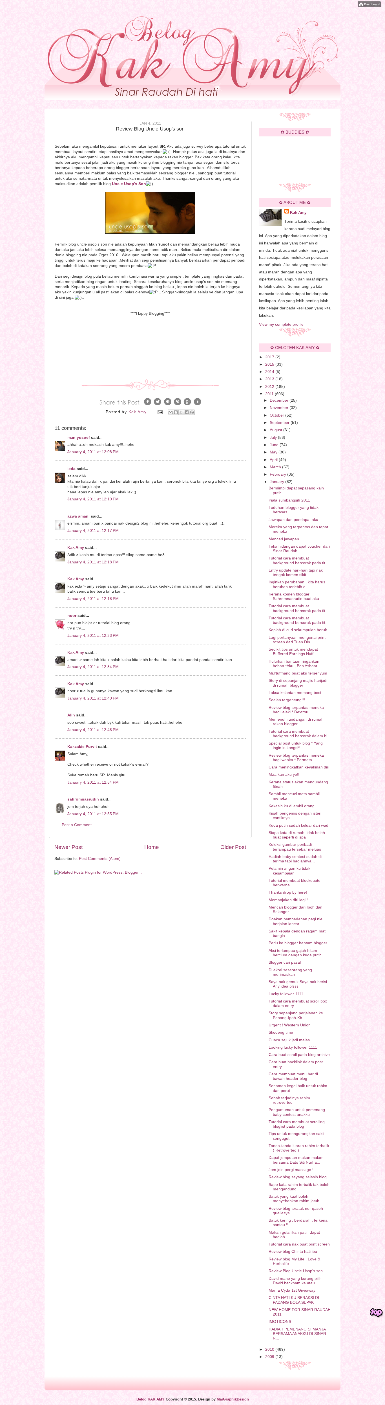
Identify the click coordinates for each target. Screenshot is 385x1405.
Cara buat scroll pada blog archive (299, 1055)
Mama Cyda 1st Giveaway (292, 1290)
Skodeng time (281, 1032)
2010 (270, 1349)
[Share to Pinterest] (192, 412)
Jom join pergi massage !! (292, 1170)
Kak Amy (76, 547)
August (276, 430)
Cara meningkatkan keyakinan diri (299, 767)
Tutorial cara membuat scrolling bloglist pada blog (297, 1124)
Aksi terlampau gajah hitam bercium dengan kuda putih (295, 952)
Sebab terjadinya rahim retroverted (289, 1100)
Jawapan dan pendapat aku (293, 520)
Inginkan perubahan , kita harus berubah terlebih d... (297, 584)
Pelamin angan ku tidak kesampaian (289, 870)
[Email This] (170, 412)
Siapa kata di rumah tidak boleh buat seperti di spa (297, 835)
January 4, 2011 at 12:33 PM (93, 635)
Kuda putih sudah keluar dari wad (298, 825)
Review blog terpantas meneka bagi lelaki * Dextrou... (296, 709)
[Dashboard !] (369, 6)
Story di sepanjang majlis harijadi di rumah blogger (298, 682)
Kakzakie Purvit (82, 747)
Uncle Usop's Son (129, 184)
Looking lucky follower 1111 (293, 1047)
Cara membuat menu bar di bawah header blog (293, 1076)
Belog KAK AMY (150, 1399)
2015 (270, 364)
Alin (71, 715)
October (277, 415)
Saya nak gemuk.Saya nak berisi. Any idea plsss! (298, 984)
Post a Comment (77, 825)
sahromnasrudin (83, 799)
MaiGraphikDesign (233, 1399)
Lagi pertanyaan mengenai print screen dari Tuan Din (297, 639)
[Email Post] (160, 412)
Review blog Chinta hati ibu (293, 1251)
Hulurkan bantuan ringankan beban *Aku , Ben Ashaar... (294, 663)
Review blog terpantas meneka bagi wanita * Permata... (296, 757)
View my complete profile (281, 324)
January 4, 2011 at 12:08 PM (93, 452)
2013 (270, 379)
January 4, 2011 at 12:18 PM (93, 562)
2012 (270, 387)
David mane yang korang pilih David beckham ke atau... (295, 1280)
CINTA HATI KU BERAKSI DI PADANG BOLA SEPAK (294, 1300)
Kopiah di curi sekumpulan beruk (298, 630)
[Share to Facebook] (186, 412)
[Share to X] (181, 412)
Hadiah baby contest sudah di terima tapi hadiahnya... (295, 859)
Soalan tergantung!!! (287, 700)
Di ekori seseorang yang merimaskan (290, 972)
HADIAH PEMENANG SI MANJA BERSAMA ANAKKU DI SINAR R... (297, 1333)
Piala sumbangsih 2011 (289, 500)
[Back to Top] (376, 1313)
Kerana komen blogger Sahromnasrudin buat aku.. (295, 596)
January (277, 482)
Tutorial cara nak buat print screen (299, 1244)
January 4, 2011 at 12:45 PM (93, 730)
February (278, 474)
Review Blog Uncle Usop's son (296, 1271)
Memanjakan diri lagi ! (288, 900)
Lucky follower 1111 (286, 994)
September (280, 423)
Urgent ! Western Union (290, 1025)
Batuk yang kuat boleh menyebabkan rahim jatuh (294, 1198)
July (274, 437)
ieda (71, 469)
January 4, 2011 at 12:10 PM (93, 499)
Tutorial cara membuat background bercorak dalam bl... (300, 733)
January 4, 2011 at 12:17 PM (93, 531)
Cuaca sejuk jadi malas (289, 1040)
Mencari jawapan (284, 539)
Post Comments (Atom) (100, 859)
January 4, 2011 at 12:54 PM (93, 782)
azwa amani (78, 516)
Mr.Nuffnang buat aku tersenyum (298, 673)
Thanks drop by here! (288, 892)
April (274, 460)
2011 (270, 394)
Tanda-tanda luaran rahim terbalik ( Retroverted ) (299, 1148)
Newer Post (68, 847)
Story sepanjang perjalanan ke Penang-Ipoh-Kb (296, 1015)
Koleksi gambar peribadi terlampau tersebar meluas (295, 846)
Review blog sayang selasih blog (298, 1177)
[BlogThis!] (176, 412)
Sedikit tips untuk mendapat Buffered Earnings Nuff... (293, 651)
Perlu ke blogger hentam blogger (298, 943)
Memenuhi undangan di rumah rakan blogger (296, 721)
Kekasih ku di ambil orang (292, 806)
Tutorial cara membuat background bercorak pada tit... (299, 560)
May (274, 452)
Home (151, 847)
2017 (270, 357)
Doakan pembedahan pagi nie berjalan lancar (295, 921)
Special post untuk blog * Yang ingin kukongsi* (296, 745)
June (275, 445)
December (279, 400)
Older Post (233, 847)
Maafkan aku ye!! (284, 774)
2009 (270, 1357)
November (279, 408)
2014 (270, 372)
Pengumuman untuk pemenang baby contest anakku (297, 1112)
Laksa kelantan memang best (295, 693)
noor (71, 615)
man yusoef (78, 437)
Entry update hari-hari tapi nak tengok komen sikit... (296, 572)
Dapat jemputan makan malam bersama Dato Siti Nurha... (296, 1160)
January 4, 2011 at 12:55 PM (93, 814)
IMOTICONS (280, 1321)
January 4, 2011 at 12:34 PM (93, 667)
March (276, 467)
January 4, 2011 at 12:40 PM (93, 698)
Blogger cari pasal (285, 962)
